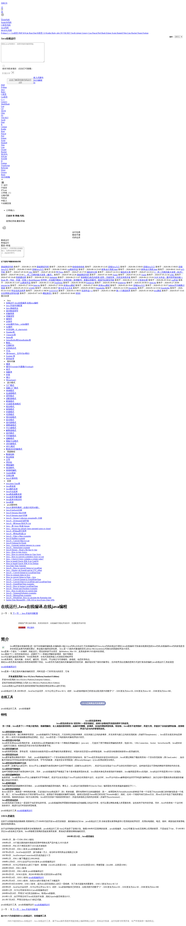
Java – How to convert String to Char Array (23, 554)
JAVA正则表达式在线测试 (93, 703)
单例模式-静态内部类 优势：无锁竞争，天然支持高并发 (105, 277)
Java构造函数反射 (14, 494)
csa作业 (174, 280)
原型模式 (10, 396)
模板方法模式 (12, 441)
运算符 (9, 321)
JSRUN (4, 3)
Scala (114, 33)
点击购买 (21, 627)
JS (34, 83)
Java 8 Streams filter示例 (16, 513)
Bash (103, 33)
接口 (8, 377)
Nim (125, 33)
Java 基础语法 (12, 308)
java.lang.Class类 (13, 483)
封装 (8, 375)
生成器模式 (11, 393)
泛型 (8, 460)
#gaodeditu (100, 288)
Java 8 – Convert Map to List (17, 541)
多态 (8, 369)
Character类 (11, 335)
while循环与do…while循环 (17, 324)
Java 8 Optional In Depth (16, 543)
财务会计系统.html (109, 269)
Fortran (145, 33)
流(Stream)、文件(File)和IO (17, 353)
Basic (3, 175)
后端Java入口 (114, 267)
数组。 (9, 343)
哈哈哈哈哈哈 (78, 267)
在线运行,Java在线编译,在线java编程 (22, 303)
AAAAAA (53, 291)
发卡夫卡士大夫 (65, 288)
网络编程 (10, 465)
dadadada (53, 277)
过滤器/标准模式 (13, 404)
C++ (9, 33)
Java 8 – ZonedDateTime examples (20, 584)
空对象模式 (11, 436)
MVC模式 (10, 446)
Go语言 (14, 33)
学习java (59, 272)
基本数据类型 (12, 311)
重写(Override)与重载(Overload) (19, 367)
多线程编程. (11, 470)
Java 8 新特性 (12, 478)
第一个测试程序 (123, 291)
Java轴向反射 (12, 489)
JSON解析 (37, 80)
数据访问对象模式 (14, 449)
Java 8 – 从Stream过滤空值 (17, 521)
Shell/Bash (5, 104)
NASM (4, 159)
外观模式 (10, 412)
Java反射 (10, 502)
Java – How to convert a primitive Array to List (25, 557)
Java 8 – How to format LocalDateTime (22, 586)
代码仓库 (76, 237)
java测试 (157, 291)
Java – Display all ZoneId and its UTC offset (24, 570)
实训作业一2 (87, 291)
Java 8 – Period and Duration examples (21, 588)
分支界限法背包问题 (10, 293)
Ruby (54, 33)
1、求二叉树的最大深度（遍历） (38, 275)
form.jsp (152, 283)
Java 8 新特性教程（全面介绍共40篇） (23, 507)
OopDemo (58, 283)
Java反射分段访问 (14, 499)
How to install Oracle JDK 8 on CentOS (22, 561)
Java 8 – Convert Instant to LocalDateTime (23, 573)
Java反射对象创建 (14, 497)
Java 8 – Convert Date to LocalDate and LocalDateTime (28, 582)
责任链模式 (11, 417)
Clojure (4, 127)
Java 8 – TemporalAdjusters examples (21, 593)
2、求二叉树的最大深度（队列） (169, 272)
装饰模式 (10, 409)
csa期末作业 (72, 269)
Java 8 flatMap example (15, 538)
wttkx (172, 275)
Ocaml (3, 150)
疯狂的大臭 (92, 272)
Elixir (3, 170)
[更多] (78, 293)
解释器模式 (11, 430)
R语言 (40, 33)
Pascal (95, 33)
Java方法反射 (12, 491)
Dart (35, 33)
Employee (90, 283)
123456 (32, 288)
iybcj (31, 272)
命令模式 (10, 420)
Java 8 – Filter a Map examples (18, 536)
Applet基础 (11, 473)
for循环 (9, 327)
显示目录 (5, 296)
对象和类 (10, 313)
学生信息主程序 (18, 291)
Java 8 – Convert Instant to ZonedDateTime (23, 579)
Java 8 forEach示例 (14, 510)
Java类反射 (11, 486)
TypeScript (5, 165)
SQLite (26, 33)
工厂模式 (10, 385)
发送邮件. (10, 468)
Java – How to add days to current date (21, 591)
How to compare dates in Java (18, 575)
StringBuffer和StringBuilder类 (18, 340)
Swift (73, 33)
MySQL (4, 154)
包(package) (11, 380)
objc (58, 33)
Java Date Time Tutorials (16, 566)
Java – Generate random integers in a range (23, 545)
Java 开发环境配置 (14, 305)
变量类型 (10, 316)
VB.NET (67, 33)
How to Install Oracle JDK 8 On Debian (22, 563)
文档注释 (10, 476)
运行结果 (76, 232)
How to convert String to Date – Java (21, 577)
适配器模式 (11, 398)
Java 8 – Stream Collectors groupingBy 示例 (24, 518)
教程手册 (76, 235)
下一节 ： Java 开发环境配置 (25, 613)
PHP (20, 33)
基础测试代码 (7, 267)
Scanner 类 (10, 356)
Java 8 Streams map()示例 (16, 515)
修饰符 (9, 319)
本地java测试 (69, 285)
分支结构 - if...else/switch (16, 329)
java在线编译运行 (8, 667)
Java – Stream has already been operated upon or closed (28, 529)
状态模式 (10, 433)
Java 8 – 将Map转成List (16, 534)
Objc (3, 113)
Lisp (129, 33)
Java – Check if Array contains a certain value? (25, 559)
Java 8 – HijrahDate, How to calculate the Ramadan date (28, 598)
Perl (99, 33)
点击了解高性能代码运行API (20, 81)
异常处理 (10, 359)
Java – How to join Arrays (16, 552)
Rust (31, 33)
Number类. (10, 332)
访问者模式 (11, 444)
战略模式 (10, 438)
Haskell (120, 33)
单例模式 (10, 391)
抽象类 (9, 372)
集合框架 (10, 457)
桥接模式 (10, 401)
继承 (8, 364)
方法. (8, 351)
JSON (3, 111)
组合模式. (10, 406)
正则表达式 (11, 348)
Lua (90, 33)
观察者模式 (11, 425)
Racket (134, 33)
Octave (4, 172)
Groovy (85, 33)
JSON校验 (5, 177)
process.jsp (5, 285)
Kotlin (49, 33)
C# (44, 33)
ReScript (4, 168)
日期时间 (10, 345)
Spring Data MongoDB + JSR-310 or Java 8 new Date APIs (30, 600)
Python (4, 33)
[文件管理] (93, 12)
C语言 (3, 94)
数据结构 (10, 454)
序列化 (9, 462)
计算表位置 (143, 280)
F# (61, 33)
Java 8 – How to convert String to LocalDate (24, 568)
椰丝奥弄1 (47, 293)
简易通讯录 (21, 277)
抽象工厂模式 (12, 388)
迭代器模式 (11, 422)
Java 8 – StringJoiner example (18, 547)
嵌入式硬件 (38, 78)
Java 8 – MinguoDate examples (18, 595)
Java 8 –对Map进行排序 (16, 531)
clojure (79, 33)
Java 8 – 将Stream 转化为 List (18, 523)
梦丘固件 (30, 627)
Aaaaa (115, 275)
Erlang (109, 33)
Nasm (140, 33)
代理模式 (10, 414)
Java (3, 90)
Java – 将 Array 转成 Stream (17, 526)
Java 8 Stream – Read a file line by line (21, 550)
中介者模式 (11, 428)
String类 (9, 337)
